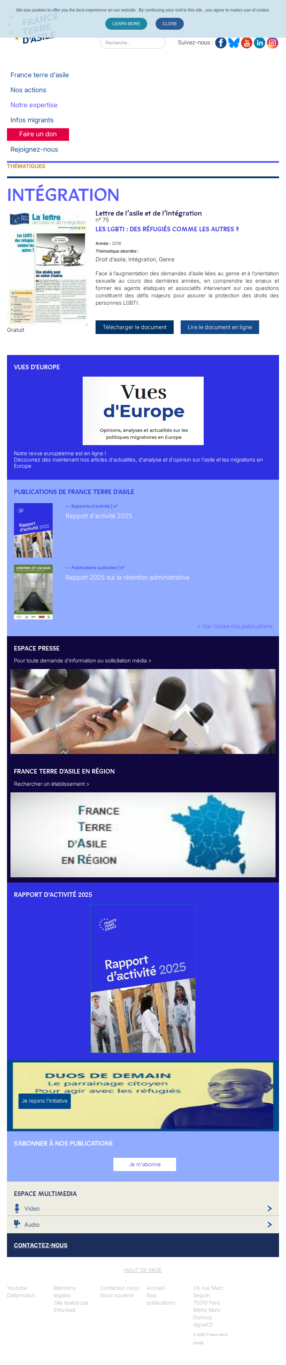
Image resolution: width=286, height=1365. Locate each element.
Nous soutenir (117, 1295)
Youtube (17, 1288)
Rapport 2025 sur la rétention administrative (127, 577)
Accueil (155, 1288)
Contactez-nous (119, 1288)
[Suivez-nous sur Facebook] (221, 41)
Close (170, 23)
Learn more (126, 23)
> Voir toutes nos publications (235, 626)
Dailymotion (21, 1295)
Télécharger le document (135, 327)
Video (31, 1208)
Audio (31, 1224)
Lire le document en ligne (220, 327)
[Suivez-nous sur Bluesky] (234, 41)
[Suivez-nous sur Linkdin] (259, 41)
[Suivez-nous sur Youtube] (247, 41)
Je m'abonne (145, 1164)
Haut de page (143, 1270)
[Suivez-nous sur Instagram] (272, 41)
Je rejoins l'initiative (45, 1100)
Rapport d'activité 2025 (99, 516)
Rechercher (86, 42)
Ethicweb (65, 1310)
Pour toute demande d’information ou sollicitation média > (83, 660)
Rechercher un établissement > (52, 783)
